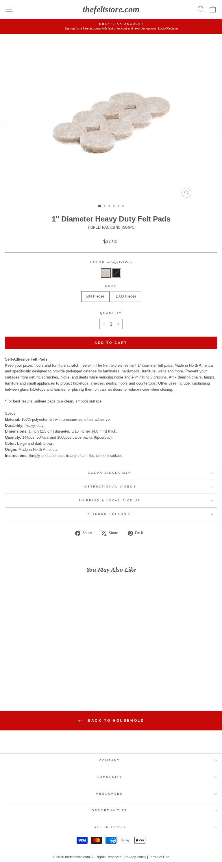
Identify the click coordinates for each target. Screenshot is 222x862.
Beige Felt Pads (105, 273)
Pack (110, 286)
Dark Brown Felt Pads (116, 273)
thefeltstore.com (111, 9)
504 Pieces (95, 296)
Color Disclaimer (110, 472)
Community (109, 776)
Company (109, 760)
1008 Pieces (126, 296)
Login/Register (158, 28)
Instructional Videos (109, 486)
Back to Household (115, 721)
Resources (109, 793)
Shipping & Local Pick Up (110, 500)
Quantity (111, 313)
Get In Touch (109, 826)
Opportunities (109, 810)
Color (111, 262)
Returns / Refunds (109, 514)
